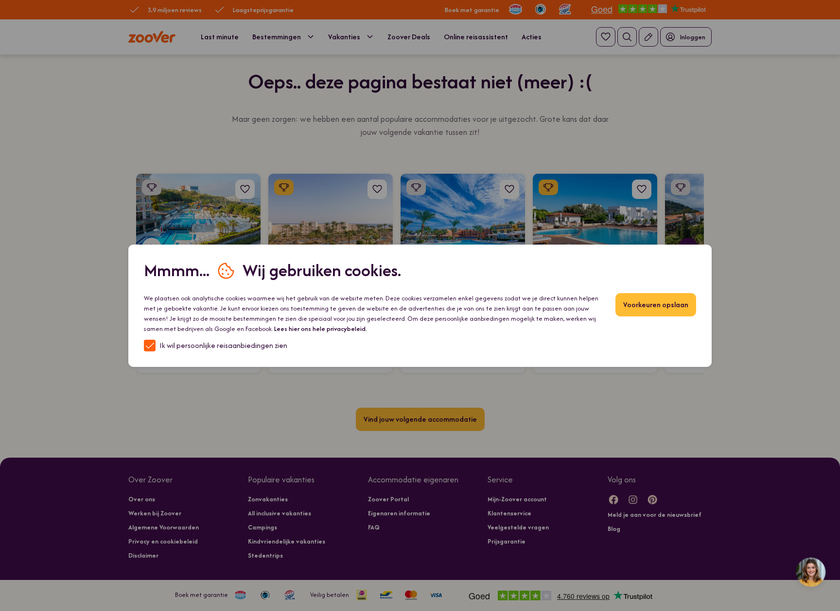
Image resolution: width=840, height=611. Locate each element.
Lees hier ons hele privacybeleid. (320, 328)
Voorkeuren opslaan (655, 304)
